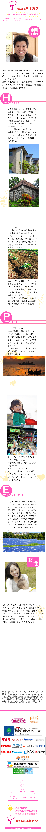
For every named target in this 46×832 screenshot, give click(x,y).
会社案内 (28, 20)
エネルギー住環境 (18, 20)
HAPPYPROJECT (6, 20)
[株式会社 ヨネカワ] (23, 8)
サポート (40, 20)
